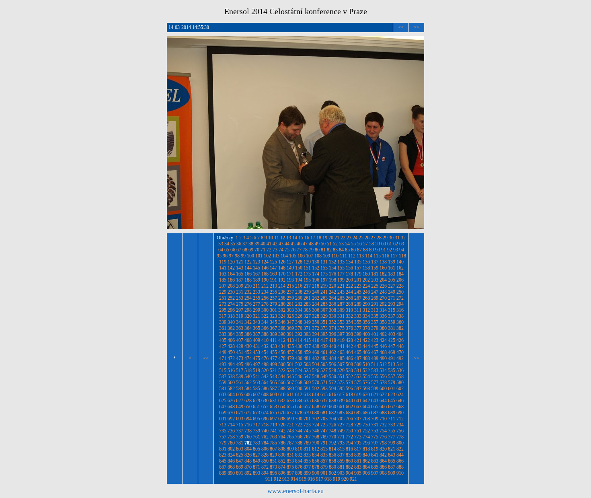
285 (324, 304)
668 (400, 407)
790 (315, 443)
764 (281, 437)
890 (231, 473)
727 (341, 425)
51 (329, 244)
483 (324, 358)
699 (290, 419)
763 (273, 437)
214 (281, 286)
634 (298, 400)
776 (383, 437)
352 (332, 322)
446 (383, 346)
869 (239, 467)
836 (332, 455)
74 (281, 250)
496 (248, 364)
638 (332, 400)
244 (349, 292)
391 (290, 334)
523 (290, 370)
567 (290, 382)
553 (357, 376)
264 (332, 298)
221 (341, 286)
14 (294, 238)
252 (231, 298)
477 (273, 358)
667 (391, 407)
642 (366, 400)
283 (307, 304)
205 (391, 280)
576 (366, 382)
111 (343, 256)
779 (222, 443)
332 (349, 316)
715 (239, 425)
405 (222, 340)
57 (365, 244)
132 (332, 262)
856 (315, 461)
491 (391, 358)
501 (290, 364)
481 (307, 358)
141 (222, 268)
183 (391, 274)
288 (349, 304)
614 (315, 394)
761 (256, 437)
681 (324, 413)
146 (265, 268)
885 (374, 467)
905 (357, 473)
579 (391, 382)
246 (366, 292)
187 (239, 280)
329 (324, 316)
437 (307, 346)
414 (298, 340)
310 (349, 310)
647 (222, 407)
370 (298, 328)
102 (267, 256)
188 (248, 280)
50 (323, 244)
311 (357, 310)
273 (222, 304)
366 (265, 328)
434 (281, 346)
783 (256, 443)
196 (315, 280)
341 (239, 322)
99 (243, 256)
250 (400, 292)
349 (307, 322)
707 (357, 419)
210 (248, 286)
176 (332, 274)
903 (341, 473)
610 (281, 394)
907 (374, 473)
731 (374, 425)
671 (239, 413)
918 (328, 479)
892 (248, 473)
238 (298, 292)
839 (357, 455)
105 (292, 256)
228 (400, 286)
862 (366, 461)
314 (383, 310)
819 (374, 449)
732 (383, 425)
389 (273, 334)
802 (231, 449)
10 (270, 238)
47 (305, 244)
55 (353, 244)
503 (307, 364)
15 (300, 238)
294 (400, 304)
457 (290, 352)
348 (298, 322)
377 (357, 328)
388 (265, 334)
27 (373, 238)
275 (239, 304)
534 (383, 370)
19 (324, 238)
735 (222, 431)
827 (256, 455)
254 (248, 298)
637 (324, 400)
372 (315, 328)
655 (290, 407)
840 (366, 455)
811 (307, 449)
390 (281, 334)
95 (219, 256)
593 (324, 388)
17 (312, 238)
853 (290, 461)
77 (299, 250)
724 (315, 425)
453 (256, 352)
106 (301, 256)
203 (374, 280)
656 (298, 407)
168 (265, 274)
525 (307, 370)
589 (290, 388)
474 (248, 358)
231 (239, 292)
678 (298, 413)
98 (237, 256)
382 (400, 328)
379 (374, 328)
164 (231, 274)
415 (307, 340)
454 (265, 352)
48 (311, 244)
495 (239, 364)
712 (400, 419)
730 (366, 425)
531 (357, 370)
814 (332, 449)
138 (383, 262)
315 (391, 310)
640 (349, 400)
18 (318, 238)
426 (400, 340)
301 (273, 310)
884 (366, 467)
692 (231, 419)
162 (400, 268)
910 (400, 473)
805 (256, 449)
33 (220, 244)
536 (400, 370)
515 (222, 370)
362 (231, 328)
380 (383, 328)
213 (273, 286)
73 (275, 250)
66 (232, 250)
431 (256, 346)
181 (374, 274)
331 (341, 316)
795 (357, 443)
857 (324, 461)
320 (248, 316)
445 (374, 346)
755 (391, 431)
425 (391, 340)
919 (336, 479)
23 (349, 238)
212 (265, 286)
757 (222, 437)
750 (349, 431)
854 (298, 461)
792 (332, 443)
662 (349, 407)
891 (239, 473)
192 (281, 280)
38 (250, 244)
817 (357, 449)
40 (263, 244)
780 (231, 443)
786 (281, 443)
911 (269, 479)
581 (222, 388)
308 (332, 310)
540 (248, 376)
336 (383, 316)
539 (239, 376)
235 (273, 292)
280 (281, 304)
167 (256, 274)
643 (374, 400)
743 (290, 431)
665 (374, 407)
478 (281, 358)
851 (273, 461)
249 (391, 292)
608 (265, 394)
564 (265, 382)
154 (332, 268)
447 (391, 346)
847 (239, 461)
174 (315, 274)
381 (391, 328)
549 (324, 376)
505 (324, 364)
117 (394, 256)
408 (248, 340)
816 (349, 449)
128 (298, 262)
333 (357, 316)
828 (265, 455)
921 (353, 479)
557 (391, 376)
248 (383, 292)
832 (298, 455)
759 (239, 437)
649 (239, 407)
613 (307, 394)
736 (231, 431)
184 (400, 274)
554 (366, 376)
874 (281, 467)
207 (222, 286)
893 (256, 473)
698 (281, 419)
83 (335, 250)
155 (341, 268)
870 (248, 467)
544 (281, 376)
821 (391, 449)
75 (287, 250)
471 (222, 358)
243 (341, 292)
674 (265, 413)
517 (239, 370)
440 (332, 346)
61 (389, 244)
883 (357, 467)
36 (238, 244)
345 (273, 322)
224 (366, 286)
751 (357, 431)
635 (307, 400)
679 (307, 413)
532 (366, 370)
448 (400, 346)
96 (225, 256)
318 (231, 316)
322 (265, 316)
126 (281, 262)
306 (315, 310)
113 (360, 256)
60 (383, 244)
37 (244, 244)
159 (374, 268)
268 (366, 298)
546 (298, 376)
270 (383, 298)
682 (332, 413)
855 (307, 461)
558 (400, 376)
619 (357, 394)
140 (400, 262)
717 (256, 425)
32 (403, 238)
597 (357, 388)
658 (315, 407)
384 (231, 334)
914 (294, 479)
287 (341, 304)
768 (315, 437)
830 (281, 455)
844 (400, 455)
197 (324, 280)
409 (256, 340)
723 (307, 425)
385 (239, 334)
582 (231, 388)
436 (298, 346)
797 (374, 443)
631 (273, 400)
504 (315, 364)
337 (391, 316)
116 (385, 256)
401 (374, 334)
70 (256, 250)
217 (307, 286)
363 (239, 328)
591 (307, 388)
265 (341, 298)
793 (341, 443)
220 (332, 286)
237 (290, 292)
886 (383, 467)
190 (265, 280)
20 (330, 238)
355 (357, 322)
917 (319, 479)
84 (341, 250)
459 (307, 352)
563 (256, 382)
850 (265, 461)
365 (256, 328)
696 (265, 419)
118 (402, 256)
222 (349, 286)
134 (349, 262)
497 (256, 364)
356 (366, 322)
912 (277, 479)
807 (273, 449)
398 (349, 334)
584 (248, 388)
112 (351, 256)
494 (231, 364)
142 (231, 268)
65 (226, 250)
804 (248, 449)
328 (315, 316)
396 (332, 334)
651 (256, 407)
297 (239, 310)
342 (248, 322)
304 (298, 310)
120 (231, 262)
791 (324, 443)
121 (239, 262)
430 (248, 346)
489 (374, 358)
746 (315, 431)
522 (281, 370)
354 (349, 322)
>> (416, 27)
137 (374, 262)
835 (324, 455)
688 (383, 413)
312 (366, 310)
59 (377, 244)
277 (256, 304)
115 (377, 256)
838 (349, 455)
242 (332, 292)
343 (256, 322)
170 (281, 274)
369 (290, 328)
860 (349, 461)
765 (290, 437)
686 (366, 413)
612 (298, 394)
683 (341, 413)
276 (248, 304)
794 (349, 443)
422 (366, 340)
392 (298, 334)
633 (290, 400)
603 (222, 394)
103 (275, 256)
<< (401, 27)
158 (366, 268)
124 (265, 262)
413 (290, 340)
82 (329, 250)
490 (383, 358)
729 (357, 425)
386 (248, 334)
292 (383, 304)
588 (281, 388)
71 (263, 250)
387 (256, 334)
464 (349, 352)
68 (244, 250)
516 (231, 370)
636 (315, 400)
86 (353, 250)
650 (248, 407)
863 (374, 461)
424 (383, 340)
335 (374, 316)
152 (315, 268)
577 (374, 382)
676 (281, 413)
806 (265, 449)
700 (298, 419)
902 (332, 473)
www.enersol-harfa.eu (295, 491)
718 (265, 425)
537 (222, 376)
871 (256, 467)
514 (400, 364)
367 (273, 328)
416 (315, 340)
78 (305, 250)
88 (365, 250)
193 (290, 280)
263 (324, 298)
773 (357, 437)
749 (341, 431)
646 (400, 400)
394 (315, 334)
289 (357, 304)
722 (298, 425)
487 (357, 358)
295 (222, 310)
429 (239, 346)
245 (357, 292)
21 (336, 238)
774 (366, 437)
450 (231, 352)
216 (298, 286)
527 (324, 370)
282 (298, 304)
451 (239, 352)
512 (383, 364)
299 (256, 310)
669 (222, 413)
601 (391, 388)
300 (265, 310)
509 (357, 364)
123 (256, 262)
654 (281, 407)
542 (265, 376)
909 (391, 473)
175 (324, 274)
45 (293, 244)
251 (222, 298)
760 (248, 437)
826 (248, 455)
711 (391, 419)
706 (349, 419)
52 (335, 244)
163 (222, 274)
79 (311, 250)
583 (239, 388)
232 (248, 292)
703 (324, 419)
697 (273, 419)
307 (324, 310)
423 (374, 340)
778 (400, 437)
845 (222, 461)
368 (281, 328)
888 (400, 467)
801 (222, 449)
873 (273, 467)
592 (315, 388)
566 (281, 382)
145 (256, 268)
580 (400, 382)
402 (383, 334)
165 (239, 274)
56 (359, 244)
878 (315, 467)
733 (391, 425)
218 (315, 286)
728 (349, 425)
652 (265, 407)
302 (281, 310)
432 (265, 346)
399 (357, 334)
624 (400, 394)
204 (383, 280)
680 (315, 413)
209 (239, 286)
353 (341, 322)
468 (383, 352)
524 (298, 370)
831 (290, 455)
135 (357, 262)
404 (400, 334)
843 (391, 455)
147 (273, 268)
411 (273, 340)
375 (341, 328)
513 (391, 364)
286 (332, 304)
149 (290, 268)
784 (265, 443)
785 (273, 443)
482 (315, 358)
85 (347, 250)
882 (349, 467)
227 (391, 286)
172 (298, 274)
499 (273, 364)
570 (315, 382)
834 (315, 455)
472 (231, 358)
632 (281, 400)
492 (400, 358)
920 (345, 479)
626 (231, 400)
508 (349, 364)
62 (395, 244)
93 (395, 250)
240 (315, 292)
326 (298, 316)
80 (317, 250)
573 (341, 382)
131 (324, 262)
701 (307, 419)
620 (366, 394)
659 (324, 407)
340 (231, 322)
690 (400, 413)
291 (374, 304)
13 (288, 238)
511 (374, 364)
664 (366, 407)
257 (273, 298)
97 (231, 256)
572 (332, 382)
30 (391, 238)
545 (290, 376)
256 (265, 298)
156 (349, 268)
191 (273, 280)
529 (341, 370)
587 (273, 388)
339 (222, 322)
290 (366, 304)
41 (269, 244)
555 (374, 376)
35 (232, 244)
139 (391, 262)
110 (335, 256)
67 (238, 250)
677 (290, 413)
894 (265, 473)
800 (400, 443)
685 (357, 413)
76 (293, 250)
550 (332, 376)
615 (324, 394)
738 (248, 431)
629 (256, 400)
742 (281, 431)
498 (265, 364)
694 (248, 419)
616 (332, 394)
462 (332, 352)
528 (332, 370)
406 (231, 340)
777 (391, 437)
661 (341, 407)
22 (343, 238)
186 (231, 280)
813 (324, 449)
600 (383, 388)
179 (357, 274)
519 (256, 370)
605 (239, 394)
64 (220, 250)
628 (248, 400)
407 (239, 340)
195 (307, 280)
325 (290, 316)
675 (273, 413)
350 (315, 322)
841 (374, 455)
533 (374, 370)
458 (298, 352)
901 (324, 473)
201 (357, 280)
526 (315, 370)
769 (324, 437)
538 (231, 376)
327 (307, 316)
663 (357, 407)
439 (324, 346)
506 (332, 364)
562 (248, 382)
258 (281, 298)
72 (269, 250)
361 (222, 328)
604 (231, 394)
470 (400, 352)
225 (374, 286)
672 (248, 413)
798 (383, 443)
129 (307, 262)
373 (324, 328)
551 (341, 376)
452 (248, 352)
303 (290, 310)
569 (307, 382)
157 (357, 268)
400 (366, 334)
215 (290, 286)
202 (366, 280)
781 (239, 443)
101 (259, 256)
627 (239, 400)
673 (256, 413)
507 (341, 364)
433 (273, 346)
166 (248, 274)
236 (281, 292)
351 (324, 322)
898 (298, 473)
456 (281, 352)
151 (307, 268)
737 (239, 431)
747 (324, 431)
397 (341, 334)
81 (323, 250)
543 (273, 376)
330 (332, 316)
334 (366, 316)
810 (298, 449)
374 (332, 328)
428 (231, 346)
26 (367, 238)
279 (273, 304)
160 (383, 268)
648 (231, 407)
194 (298, 280)
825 (239, 455)
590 (298, 388)
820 (383, 449)
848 (248, 461)
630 (265, 400)
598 (366, 388)
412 (281, 340)
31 (397, 238)
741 (273, 431)
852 (281, 461)
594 (332, 388)
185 (222, 280)
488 (366, 358)
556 (383, 376)
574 (349, 382)
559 (222, 382)
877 (307, 467)
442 (349, 346)
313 (374, 310)
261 (307, 298)
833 (307, 455)
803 (239, 449)
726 (332, 425)
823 (222, 455)
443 (357, 346)
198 (332, 280)
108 (318, 256)
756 (400, 431)
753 (374, 431)
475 (256, 358)
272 (400, 298)
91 (383, 250)
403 (391, 334)
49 (317, 244)
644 (383, 400)
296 (231, 310)
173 (307, 274)
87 (359, 250)
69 (250, 250)
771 (341, 437)
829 (273, 455)
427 (222, 346)
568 (298, 382)
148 (281, 268)
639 (341, 400)
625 (222, 400)
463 (341, 352)
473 (239, 358)
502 (298, 364)
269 (374, 298)
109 (326, 256)
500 (281, 364)
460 (315, 352)
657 (307, 407)
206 (400, 280)
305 (307, 310)
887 (391, 467)
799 (391, 443)
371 (307, 328)
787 (290, 443)
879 (324, 467)
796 (366, 443)
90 (377, 250)
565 (273, 382)
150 (298, 268)
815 (341, 449)
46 (299, 244)
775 (374, 437)
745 (307, 431)
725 (324, 425)
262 (315, 298)
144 (248, 268)
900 (315, 473)
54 (347, 244)
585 (256, 388)
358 (383, 322)
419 (341, 340)
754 (383, 431)
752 (366, 431)
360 (400, 322)
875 (290, 467)
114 (368, 256)
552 (349, 376)
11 (276, 238)
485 (341, 358)
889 (222, 473)
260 (298, 298)
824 (231, 455)
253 (239, 298)
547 (307, 376)
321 (256, 316)
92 (389, 250)
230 (231, 292)
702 (315, 419)
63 (401, 244)
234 (265, 292)
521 (273, 370)
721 (290, 425)
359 (391, 322)
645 (391, 400)
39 (256, 244)
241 (324, 292)
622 (383, 394)
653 (273, 407)
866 (400, 461)
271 (391, 298)
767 (307, 437)
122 (248, 262)
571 (324, 382)
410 (265, 340)
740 (265, 431)
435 (290, 346)
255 (256, 298)
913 (285, 479)
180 (366, 274)
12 (282, 238)
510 (366, 364)
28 (379, 238)
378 (366, 328)
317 (222, 316)
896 (281, 473)
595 (341, 388)
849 (256, 461)
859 (341, 461)
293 (391, 304)
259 (290, 298)
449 (222, 352)
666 (383, 407)
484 (332, 358)
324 (281, 316)
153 (324, 268)
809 (290, 449)
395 (324, 334)
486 (349, 358)
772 (349, 437)
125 (273, 262)
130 (315, 262)
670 (231, 413)
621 (374, 394)
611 (290, 394)
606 (248, 394)
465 (357, 352)
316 (400, 310)
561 (239, 382)
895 (273, 473)
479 (290, 358)
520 (265, 370)
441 (341, 346)
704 (332, 419)
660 (332, 407)
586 (265, 388)
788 (298, 443)
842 (383, 455)
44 (287, 244)
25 (361, 238)
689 (391, 413)
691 (222, 419)
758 (231, 437)
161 (391, 268)
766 (298, 437)
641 (357, 400)
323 (273, 316)
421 (357, 340)
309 (341, 310)
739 (256, 431)
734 (400, 425)
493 (222, 364)
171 (290, 274)
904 (349, 473)
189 (256, 280)
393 (307, 334)
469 (391, 352)
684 (349, 413)
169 (273, 274)
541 (256, 376)
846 (231, 461)
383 (222, 334)
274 (231, 304)
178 (349, 274)
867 (222, 467)
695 (256, 419)
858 (332, 461)
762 (265, 437)
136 (366, 262)
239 (307, 292)
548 (315, 376)
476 (265, 358)
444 (366, 346)
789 (307, 443)
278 (265, 304)
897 (290, 473)
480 (298, 358)
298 (248, 310)
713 (222, 425)
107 (309, 256)
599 (374, 388)
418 (332, 340)
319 (239, 316)
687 (374, 413)
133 (341, 262)
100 (250, 256)
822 (400, 449)
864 (383, 461)
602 (400, 388)
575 (357, 382)
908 (383, 473)
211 (256, 286)
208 (231, 286)
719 (273, 425)
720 (281, 425)
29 (385, 238)
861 (357, 461)
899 (307, 473)
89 (371, 250)
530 (349, 370)
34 (226, 244)
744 (298, 431)
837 (341, 455)
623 (391, 394)
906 (366, 473)
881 (341, 467)
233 (256, 292)
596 (349, 388)
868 (231, 467)
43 (281, 244)
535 (391, 370)
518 (248, 370)
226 (383, 286)
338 (400, 316)
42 (275, 244)
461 (324, 352)
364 (248, 328)
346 (281, 322)
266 (349, 298)
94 (401, 250)
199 (341, 280)
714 (231, 425)
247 (374, 292)
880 (332, 467)
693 (239, 419)
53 (341, 244)
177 (341, 274)
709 (374, 419)
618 (349, 394)
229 (222, 292)
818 (366, 449)
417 (324, 340)
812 (315, 449)
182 (383, 274)
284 (315, 304)
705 (341, 419)
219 (324, 286)
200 (349, 280)
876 (298, 467)
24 (355, 238)
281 (290, 304)
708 (366, 419)
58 (371, 244)
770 (332, 437)
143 (239, 268)
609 (273, 394)
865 (391, 461)
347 (290, 322)
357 (374, 322)
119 (222, 262)
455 (273, 352)
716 (248, 425)
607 (256, 394)
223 (357, 286)
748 (332, 431)
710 (383, 419)
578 (383, 382)
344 (265, 322)
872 (265, 467)
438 (315, 346)
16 (306, 238)
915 (302, 479)
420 (349, 340)
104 (284, 256)
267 (357, 298)
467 (374, 352)
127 (290, 262)
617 (341, 394)
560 (231, 382)
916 (311, 479)
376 (349, 328)
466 (366, 352)
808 (281, 449)
